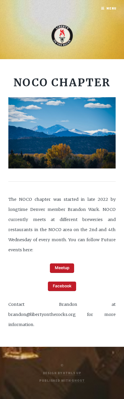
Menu (111, 8)
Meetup (62, 267)
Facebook (62, 286)
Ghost (78, 380)
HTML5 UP (72, 373)
